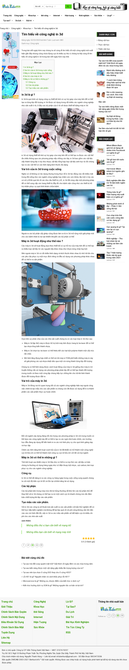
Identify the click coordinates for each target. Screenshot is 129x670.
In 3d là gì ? (28, 67)
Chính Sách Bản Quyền (13, 611)
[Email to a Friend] (32, 545)
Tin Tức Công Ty (75, 627)
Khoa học (32, 16)
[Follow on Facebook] (109, 616)
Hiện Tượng (40, 622)
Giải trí (29, 21)
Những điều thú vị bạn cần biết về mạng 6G (48, 525)
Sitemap (6, 642)
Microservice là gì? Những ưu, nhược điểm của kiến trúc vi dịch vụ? (51, 581)
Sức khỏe (98, 16)
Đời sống (44, 16)
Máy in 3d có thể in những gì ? (36, 79)
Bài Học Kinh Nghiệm (77, 622)
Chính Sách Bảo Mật (12, 627)
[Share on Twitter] (28, 545)
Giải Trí (70, 617)
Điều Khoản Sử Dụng (12, 622)
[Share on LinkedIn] (41, 545)
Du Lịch (70, 611)
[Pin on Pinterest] (37, 545)
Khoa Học (39, 606)
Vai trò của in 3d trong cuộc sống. (37, 70)
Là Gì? (69, 601)
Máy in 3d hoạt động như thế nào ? (38, 73)
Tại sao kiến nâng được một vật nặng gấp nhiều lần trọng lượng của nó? (53, 568)
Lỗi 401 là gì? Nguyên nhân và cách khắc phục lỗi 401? (46, 577)
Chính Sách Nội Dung (13, 617)
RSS (68, 632)
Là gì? (109, 16)
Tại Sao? (71, 606)
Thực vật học (103, 45)
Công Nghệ (40, 601)
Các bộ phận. (32, 85)
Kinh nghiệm (84, 16)
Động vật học (103, 40)
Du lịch (18, 21)
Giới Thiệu (6, 606)
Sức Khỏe (39, 627)
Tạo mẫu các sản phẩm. (37, 88)
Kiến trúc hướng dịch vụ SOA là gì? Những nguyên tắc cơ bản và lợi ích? (53, 585)
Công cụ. (31, 82)
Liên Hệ (5, 637)
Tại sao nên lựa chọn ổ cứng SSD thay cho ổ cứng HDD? (47, 572)
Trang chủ (7, 16)
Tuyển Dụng (7, 632)
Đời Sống (39, 611)
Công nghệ (18, 16)
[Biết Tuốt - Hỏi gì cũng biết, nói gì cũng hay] (16, 6)
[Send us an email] (118, 616)
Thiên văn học (104, 49)
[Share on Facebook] (24, 545)
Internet (56, 16)
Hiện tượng (69, 16)
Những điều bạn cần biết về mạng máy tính (48, 532)
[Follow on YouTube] (122, 616)
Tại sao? (6, 21)
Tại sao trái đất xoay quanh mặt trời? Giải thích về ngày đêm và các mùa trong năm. (58, 564)
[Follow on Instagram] (113, 616)
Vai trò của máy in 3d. (32, 76)
